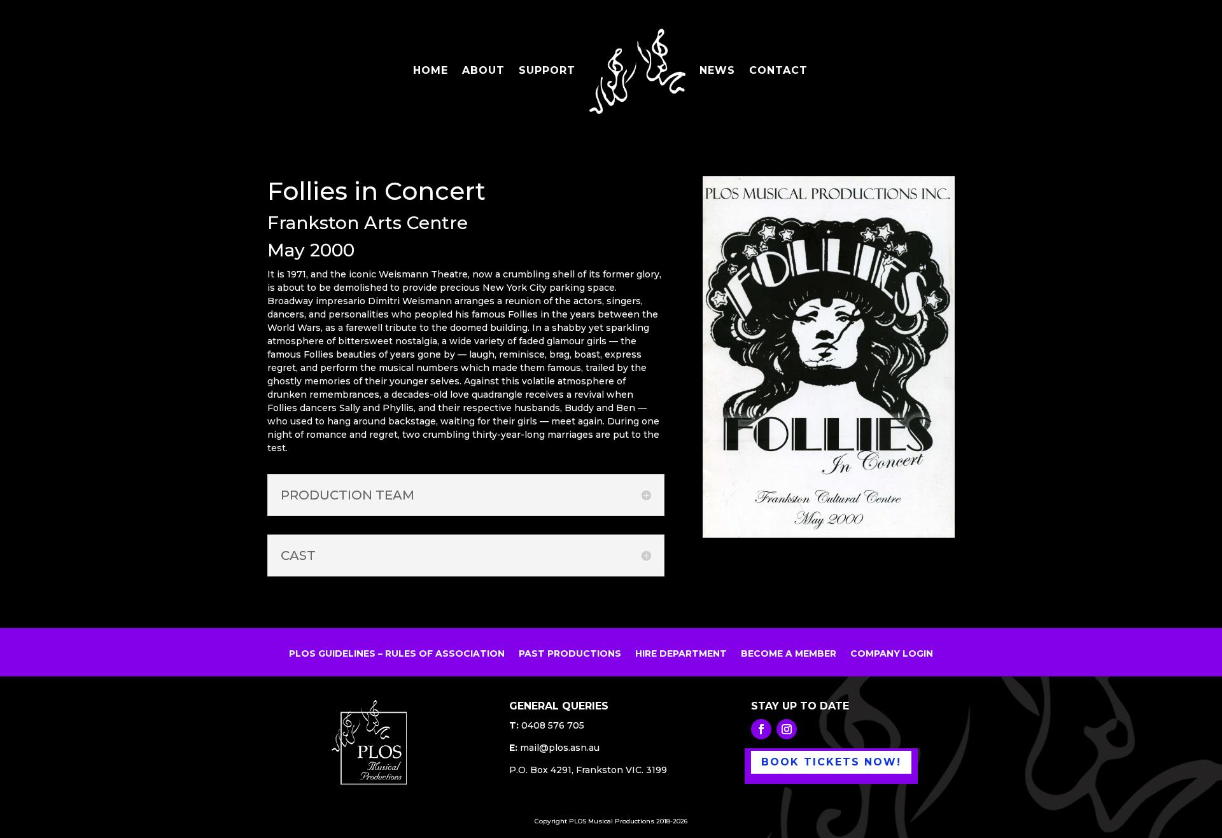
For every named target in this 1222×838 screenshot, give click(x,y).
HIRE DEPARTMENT (681, 654)
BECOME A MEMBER (788, 654)
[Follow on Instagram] (786, 729)
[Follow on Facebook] (761, 729)
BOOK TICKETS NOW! (831, 762)
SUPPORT (547, 71)
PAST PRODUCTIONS (570, 654)
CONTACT (778, 71)
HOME (430, 71)
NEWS (717, 71)
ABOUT (483, 71)
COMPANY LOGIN (891, 654)
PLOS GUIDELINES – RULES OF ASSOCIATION (397, 654)
